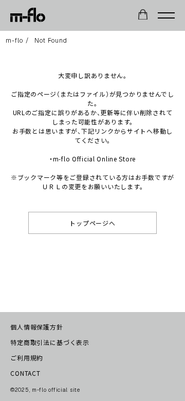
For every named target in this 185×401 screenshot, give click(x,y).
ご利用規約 (26, 357)
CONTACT (25, 373)
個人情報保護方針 (36, 326)
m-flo (14, 41)
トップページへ (92, 222)
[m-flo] (27, 15)
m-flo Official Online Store (94, 158)
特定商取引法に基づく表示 (49, 342)
